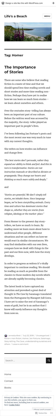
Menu (47, 16)
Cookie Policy (14, 405)
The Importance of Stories (20, 69)
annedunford (14, 335)
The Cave (20, 341)
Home (7, 374)
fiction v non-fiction (12, 338)
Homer (25, 338)
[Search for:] (25, 360)
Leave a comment (20, 344)
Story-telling (9, 341)
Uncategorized (42, 335)
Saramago (45, 338)
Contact (8, 381)
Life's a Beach (15, 16)
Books (7, 387)
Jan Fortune (34, 338)
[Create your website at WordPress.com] (28, 3)
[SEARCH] (49, 360)
